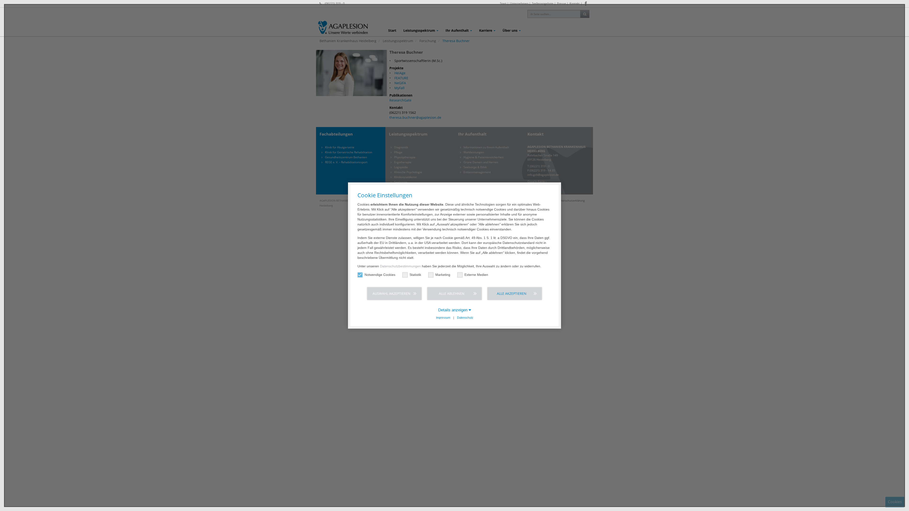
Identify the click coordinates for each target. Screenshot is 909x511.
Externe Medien (476, 275)
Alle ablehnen (451, 293)
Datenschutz (465, 317)
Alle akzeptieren (511, 293)
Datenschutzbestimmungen (400, 266)
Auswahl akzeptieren (391, 293)
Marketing (442, 275)
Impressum (443, 317)
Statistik (415, 275)
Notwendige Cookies (380, 275)
